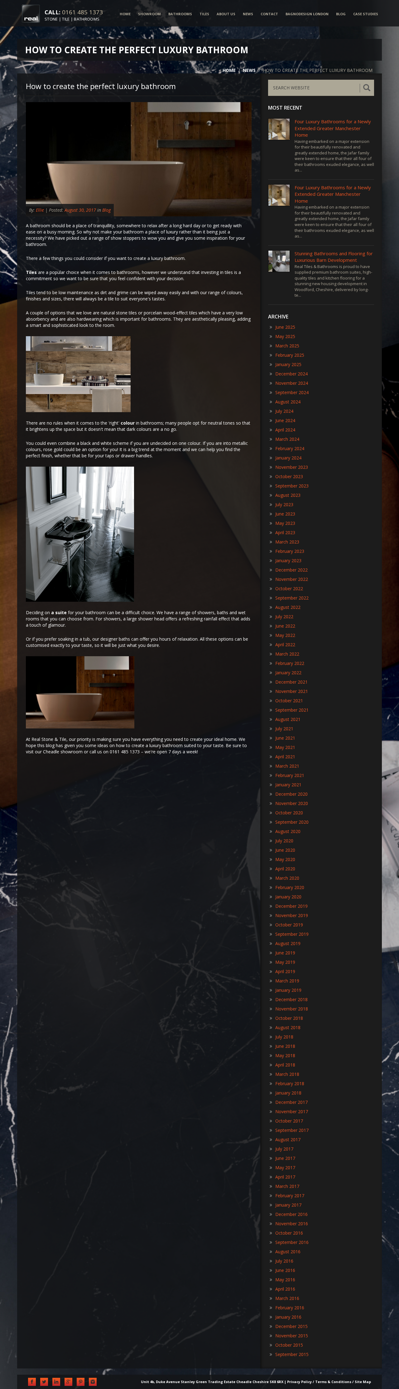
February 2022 (289, 663)
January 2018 (288, 1093)
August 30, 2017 (80, 210)
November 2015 (291, 1336)
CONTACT (269, 14)
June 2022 (285, 626)
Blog (106, 210)
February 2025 (289, 355)
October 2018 (289, 1018)
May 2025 (285, 336)
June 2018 (285, 1046)
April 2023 (285, 532)
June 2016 (285, 1270)
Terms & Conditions (333, 1381)
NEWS (248, 14)
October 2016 (289, 1233)
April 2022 (285, 644)
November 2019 (291, 915)
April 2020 (285, 869)
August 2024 (287, 402)
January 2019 (288, 990)
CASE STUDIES (365, 14)
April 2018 (285, 1065)
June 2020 (285, 850)
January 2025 (288, 364)
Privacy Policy (299, 1381)
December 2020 (291, 794)
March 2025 (287, 346)
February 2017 (289, 1195)
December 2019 (291, 906)
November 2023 (291, 467)
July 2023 (284, 504)
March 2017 (287, 1186)
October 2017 (289, 1121)
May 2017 (285, 1167)
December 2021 (291, 682)
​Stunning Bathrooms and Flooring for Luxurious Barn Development (334, 256)
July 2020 (284, 841)
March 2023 (287, 542)
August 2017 (287, 1139)
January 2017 (288, 1205)
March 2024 (287, 439)
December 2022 (291, 570)
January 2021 (288, 785)
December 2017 (291, 1102)
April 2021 (285, 757)
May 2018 (285, 1055)
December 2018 (291, 999)
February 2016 (289, 1308)
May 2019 (285, 962)
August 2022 (287, 607)
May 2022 (285, 635)
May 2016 (285, 1280)
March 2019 (287, 981)
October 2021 (289, 701)
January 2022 (288, 673)
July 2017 (284, 1149)
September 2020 (292, 822)
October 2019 (289, 925)
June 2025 (285, 327)
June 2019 (285, 953)
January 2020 (288, 897)
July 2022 (284, 616)
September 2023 (292, 486)
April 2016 (285, 1289)
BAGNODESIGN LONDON (307, 14)
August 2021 (287, 719)
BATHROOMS (180, 14)
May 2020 (285, 859)
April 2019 (285, 971)
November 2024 (291, 383)
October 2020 (289, 813)
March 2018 (287, 1074)
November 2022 (291, 579)
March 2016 (287, 1298)
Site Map (363, 1381)
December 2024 (291, 374)
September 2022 (292, 598)
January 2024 (288, 458)
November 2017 (291, 1111)
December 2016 (291, 1214)
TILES (204, 14)
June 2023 (285, 514)
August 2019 (287, 943)
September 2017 (292, 1130)
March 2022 (287, 654)
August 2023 (287, 495)
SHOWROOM (149, 14)
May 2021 (285, 747)
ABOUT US (226, 14)
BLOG (341, 14)
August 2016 (287, 1252)
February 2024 (289, 448)
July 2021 (284, 729)
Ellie (40, 210)
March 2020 (287, 878)
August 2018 (287, 1027)
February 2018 (289, 1083)
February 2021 (289, 775)
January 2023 (288, 560)
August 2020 (287, 831)
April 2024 (285, 430)
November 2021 (291, 691)
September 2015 (292, 1354)
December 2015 (291, 1326)
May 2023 (285, 523)
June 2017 (285, 1158)
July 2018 (284, 1037)
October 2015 (289, 1345)
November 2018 (291, 1009)
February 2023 (289, 551)
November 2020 (291, 803)
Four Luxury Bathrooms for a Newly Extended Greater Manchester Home (333, 128)
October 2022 (289, 588)
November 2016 (291, 1224)
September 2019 (292, 934)
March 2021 (287, 766)
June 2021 (285, 738)
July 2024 (284, 411)
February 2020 (289, 887)
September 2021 (292, 710)
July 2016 (284, 1261)
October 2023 (289, 476)
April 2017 (285, 1177)
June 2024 (285, 420)
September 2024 (292, 392)
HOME (125, 14)
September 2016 (292, 1242)
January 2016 (288, 1317)
